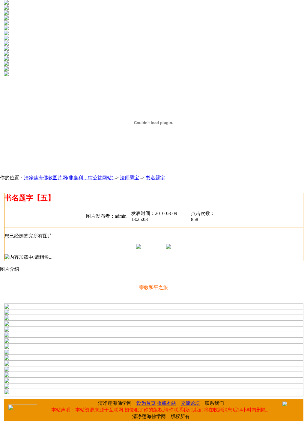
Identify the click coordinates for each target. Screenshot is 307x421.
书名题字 (155, 177)
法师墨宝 (129, 177)
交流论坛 (190, 403)
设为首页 (146, 403)
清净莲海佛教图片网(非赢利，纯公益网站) (69, 177)
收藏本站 (166, 403)
